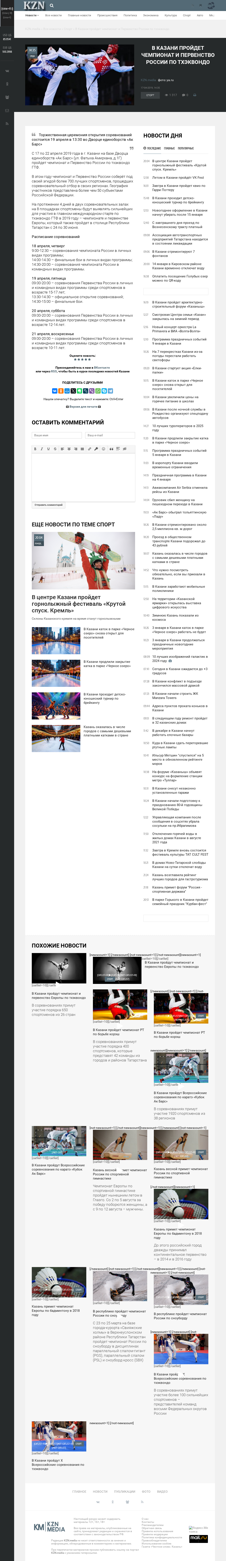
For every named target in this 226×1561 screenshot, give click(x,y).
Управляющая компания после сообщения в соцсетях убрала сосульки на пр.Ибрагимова (176, 821)
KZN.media (148, 80)
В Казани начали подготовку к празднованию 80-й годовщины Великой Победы (177, 805)
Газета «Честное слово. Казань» (162, 1546)
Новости (31, 15)
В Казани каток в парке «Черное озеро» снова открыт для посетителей (177, 385)
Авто (200, 15)
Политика (130, 15)
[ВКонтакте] (54, 391)
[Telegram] (110, 391)
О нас (145, 1518)
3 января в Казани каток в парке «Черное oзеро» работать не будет (179, 630)
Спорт (187, 15)
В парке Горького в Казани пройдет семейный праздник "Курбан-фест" (180, 902)
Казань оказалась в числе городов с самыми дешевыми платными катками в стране (179, 558)
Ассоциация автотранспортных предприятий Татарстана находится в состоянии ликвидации (180, 239)
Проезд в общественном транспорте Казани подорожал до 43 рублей (178, 541)
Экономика (150, 15)
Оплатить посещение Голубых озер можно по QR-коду (180, 278)
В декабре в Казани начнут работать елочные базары (173, 733)
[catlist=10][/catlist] (59, 987)
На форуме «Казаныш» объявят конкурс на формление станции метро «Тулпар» (177, 776)
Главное (79, 1491)
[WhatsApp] (98, 391)
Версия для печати (83, 406)
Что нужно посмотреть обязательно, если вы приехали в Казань (178, 574)
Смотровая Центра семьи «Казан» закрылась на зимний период (179, 317)
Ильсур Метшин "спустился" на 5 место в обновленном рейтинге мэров (178, 759)
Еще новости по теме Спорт (73, 524)
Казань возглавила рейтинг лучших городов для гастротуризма (180, 877)
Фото (146, 1491)
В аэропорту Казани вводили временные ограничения (175, 465)
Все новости (53, 15)
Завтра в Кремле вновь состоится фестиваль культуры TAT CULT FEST (180, 852)
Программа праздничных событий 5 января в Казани (179, 453)
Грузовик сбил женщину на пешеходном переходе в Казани (177, 502)
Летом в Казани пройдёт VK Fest (178, 178)
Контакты (148, 1522)
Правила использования (157, 1531)
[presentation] (35, 448)
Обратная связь (152, 1528)
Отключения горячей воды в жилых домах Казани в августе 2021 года (176, 838)
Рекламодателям (153, 1525)
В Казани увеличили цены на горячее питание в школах (175, 399)
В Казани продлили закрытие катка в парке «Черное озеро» (180, 440)
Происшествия (107, 15)
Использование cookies (156, 1543)
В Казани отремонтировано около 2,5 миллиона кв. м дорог (179, 527)
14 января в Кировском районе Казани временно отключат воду (178, 266)
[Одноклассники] (61, 391)
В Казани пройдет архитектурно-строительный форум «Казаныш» (178, 304)
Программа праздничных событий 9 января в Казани (179, 341)
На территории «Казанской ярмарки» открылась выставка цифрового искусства (176, 603)
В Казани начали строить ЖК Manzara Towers (175, 696)
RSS (54, 371)
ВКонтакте (102, 367)
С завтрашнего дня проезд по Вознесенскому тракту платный (177, 225)
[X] (73, 391)
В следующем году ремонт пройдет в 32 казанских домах (179, 720)
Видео (162, 1491)
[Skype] (104, 391)
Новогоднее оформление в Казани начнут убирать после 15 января (179, 212)
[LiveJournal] (85, 391)
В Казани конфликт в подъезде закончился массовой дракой (177, 683)
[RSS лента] (193, 5)
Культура (171, 15)
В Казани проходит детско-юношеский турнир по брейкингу (178, 200)
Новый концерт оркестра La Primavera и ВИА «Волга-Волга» (176, 329)
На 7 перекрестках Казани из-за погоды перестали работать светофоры (177, 356)
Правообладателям (154, 1540)
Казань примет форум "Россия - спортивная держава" (177, 889)
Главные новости (79, 15)
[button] (35, 449)
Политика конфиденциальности (162, 1537)
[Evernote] (79, 391)
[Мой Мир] (67, 391)
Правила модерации (155, 1534)
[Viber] (91, 391)
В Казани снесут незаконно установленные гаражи (174, 790)
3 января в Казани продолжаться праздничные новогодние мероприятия (178, 644)
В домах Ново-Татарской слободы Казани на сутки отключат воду (179, 865)
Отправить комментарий (48, 505)
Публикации (124, 1491)
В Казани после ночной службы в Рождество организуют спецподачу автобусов (180, 413)
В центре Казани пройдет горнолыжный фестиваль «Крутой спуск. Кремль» (179, 165)
